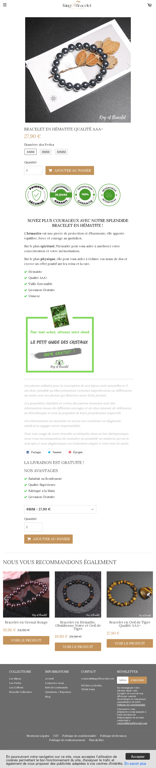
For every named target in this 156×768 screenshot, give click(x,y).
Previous (28, 66)
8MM (45, 152)
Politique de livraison (113, 736)
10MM (61, 152)
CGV (55, 736)
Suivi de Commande (56, 687)
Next (128, 66)
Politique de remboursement (67, 740)
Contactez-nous (54, 682)
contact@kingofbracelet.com (98, 678)
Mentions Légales (38, 736)
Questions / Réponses (58, 691)
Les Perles (15, 682)
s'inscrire (137, 680)
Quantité (30, 162)
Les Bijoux (15, 678)
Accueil (49, 678)
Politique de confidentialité (131, 704)
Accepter (138, 756)
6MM (30, 152)
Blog (48, 696)
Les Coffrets (16, 687)
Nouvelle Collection (20, 691)
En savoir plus (135, 763)
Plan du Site (96, 740)
